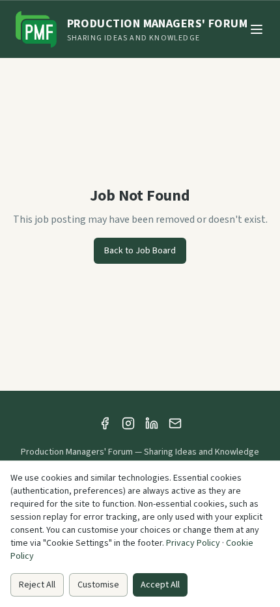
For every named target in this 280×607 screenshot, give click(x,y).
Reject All (37, 584)
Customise (98, 584)
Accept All (160, 584)
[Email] (175, 423)
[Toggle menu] (256, 29)
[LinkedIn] (151, 423)
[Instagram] (128, 423)
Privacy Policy (193, 543)
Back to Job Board (140, 250)
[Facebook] (104, 423)
